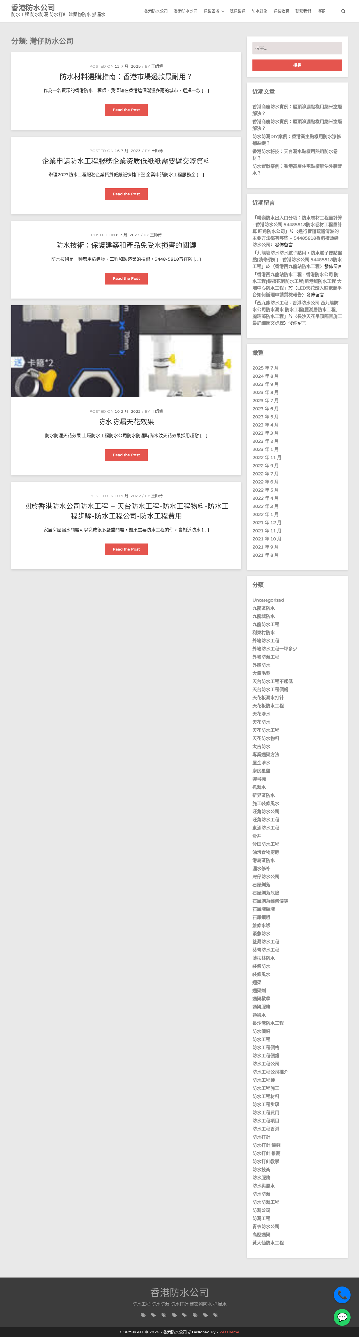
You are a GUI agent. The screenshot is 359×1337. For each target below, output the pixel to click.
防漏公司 (261, 1210)
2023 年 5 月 (265, 417)
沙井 (256, 836)
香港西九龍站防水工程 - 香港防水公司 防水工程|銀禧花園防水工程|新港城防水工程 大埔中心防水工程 (297, 281)
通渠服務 (261, 1007)
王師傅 (157, 66)
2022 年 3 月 (265, 506)
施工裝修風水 (265, 803)
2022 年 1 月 (265, 514)
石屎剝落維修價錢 (270, 901)
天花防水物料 (265, 738)
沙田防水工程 (265, 844)
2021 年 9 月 (265, 547)
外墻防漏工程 (265, 657)
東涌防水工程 (265, 828)
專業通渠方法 (265, 755)
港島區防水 (263, 860)
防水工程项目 (265, 1121)
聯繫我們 (303, 11)
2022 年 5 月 (265, 490)
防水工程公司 (265, 1064)
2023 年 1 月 (265, 449)
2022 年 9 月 (265, 466)
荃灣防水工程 (265, 942)
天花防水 (261, 722)
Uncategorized (268, 600)
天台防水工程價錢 (270, 689)
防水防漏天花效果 (126, 422)
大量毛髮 (261, 673)
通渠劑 (259, 991)
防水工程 (261, 1039)
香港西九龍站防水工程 (297, 266)
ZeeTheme (229, 1332)
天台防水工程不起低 (272, 681)
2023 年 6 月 (265, 409)
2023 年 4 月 (265, 425)
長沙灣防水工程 (268, 1023)
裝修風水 (261, 974)
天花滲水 (261, 714)
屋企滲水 (261, 763)
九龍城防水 (263, 616)
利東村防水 (263, 633)
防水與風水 (263, 1186)
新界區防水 (263, 795)
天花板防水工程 (268, 706)
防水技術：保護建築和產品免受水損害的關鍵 (126, 245)
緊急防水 (261, 934)
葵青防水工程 (265, 950)
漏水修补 (261, 869)
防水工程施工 (265, 1088)
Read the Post (130, 111)
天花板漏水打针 (268, 698)
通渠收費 (281, 11)
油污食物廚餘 (265, 852)
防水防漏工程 (265, 1202)
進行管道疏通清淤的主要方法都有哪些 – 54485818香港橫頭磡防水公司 (295, 238)
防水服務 (261, 1178)
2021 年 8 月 (265, 555)
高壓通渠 (261, 1235)
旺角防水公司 (265, 812)
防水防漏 (261, 1194)
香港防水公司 (156, 11)
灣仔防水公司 (265, 877)
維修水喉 (261, 925)
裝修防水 (261, 966)
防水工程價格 (265, 1048)
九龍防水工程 (265, 624)
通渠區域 (211, 11)
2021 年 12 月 (267, 523)
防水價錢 (261, 1031)
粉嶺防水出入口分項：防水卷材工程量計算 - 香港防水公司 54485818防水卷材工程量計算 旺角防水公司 (297, 224)
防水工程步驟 (265, 1104)
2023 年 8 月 (265, 392)
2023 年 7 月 (265, 400)
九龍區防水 (263, 608)
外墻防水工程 (265, 641)
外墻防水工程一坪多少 (274, 649)
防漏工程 (261, 1218)
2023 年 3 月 (265, 433)
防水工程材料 (265, 1096)
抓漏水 (259, 787)
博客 (321, 11)
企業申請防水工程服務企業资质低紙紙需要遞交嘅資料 (126, 161)
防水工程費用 (265, 1113)
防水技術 (261, 1170)
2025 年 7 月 (265, 368)
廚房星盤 (261, 771)
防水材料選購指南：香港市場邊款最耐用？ (126, 77)
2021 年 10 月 (267, 539)
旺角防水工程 (265, 820)
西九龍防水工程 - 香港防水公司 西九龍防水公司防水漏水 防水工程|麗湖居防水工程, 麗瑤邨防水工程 (295, 309)
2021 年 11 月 (267, 531)
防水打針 (261, 1137)
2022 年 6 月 (265, 482)
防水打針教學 (265, 1161)
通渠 (256, 982)
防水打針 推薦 (266, 1153)
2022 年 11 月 (267, 457)
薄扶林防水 (263, 958)
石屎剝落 (261, 885)
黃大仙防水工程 (268, 1243)
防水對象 (259, 11)
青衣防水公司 (265, 1227)
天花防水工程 (265, 730)
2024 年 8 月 (265, 376)
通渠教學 (261, 999)
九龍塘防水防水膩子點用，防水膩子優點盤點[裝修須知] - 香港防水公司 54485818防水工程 (297, 259)
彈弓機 (259, 779)
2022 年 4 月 (265, 498)
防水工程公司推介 (270, 1072)
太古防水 (261, 746)
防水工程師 (263, 1080)
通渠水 (259, 1015)
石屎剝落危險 (265, 893)
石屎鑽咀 (261, 917)
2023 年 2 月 (265, 441)
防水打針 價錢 (266, 1145)
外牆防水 (261, 665)
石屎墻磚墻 (263, 909)
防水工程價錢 (265, 1056)
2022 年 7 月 (265, 474)
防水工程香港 (265, 1129)
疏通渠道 (237, 11)
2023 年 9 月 (265, 384)
